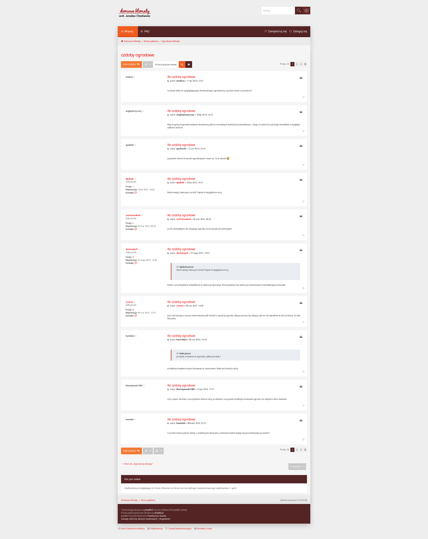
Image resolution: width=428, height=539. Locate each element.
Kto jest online (132, 479)
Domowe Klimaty (129, 500)
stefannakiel (133, 215)
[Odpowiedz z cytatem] (301, 78)
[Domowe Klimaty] (143, 13)
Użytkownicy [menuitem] (156, 528)
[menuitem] (145, 31)
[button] (305, 64)
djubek (130, 178)
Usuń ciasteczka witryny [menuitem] (133, 528)
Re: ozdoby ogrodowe (181, 77)
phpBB (147, 509)
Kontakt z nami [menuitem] (204, 528)
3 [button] (301, 63)
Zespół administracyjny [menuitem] (180, 528)
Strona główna (148, 500)
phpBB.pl (159, 512)
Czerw (129, 301)
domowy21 (132, 249)
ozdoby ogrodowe (137, 55)
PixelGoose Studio (156, 515)
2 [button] (296, 63)
